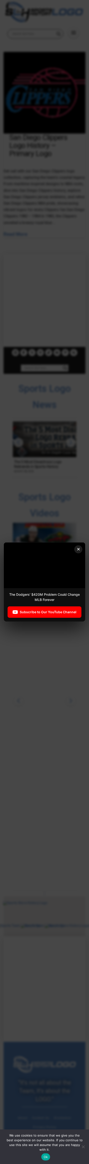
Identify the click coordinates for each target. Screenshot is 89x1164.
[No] (83, 1146)
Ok (46, 1157)
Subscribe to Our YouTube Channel (48, 612)
